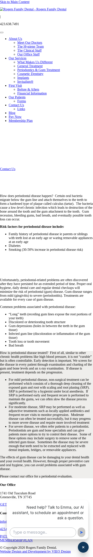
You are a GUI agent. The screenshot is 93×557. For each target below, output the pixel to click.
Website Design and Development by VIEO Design (35, 551)
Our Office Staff (28, 54)
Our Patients (17, 97)
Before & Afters (28, 89)
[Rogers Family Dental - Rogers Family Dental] (33, 9)
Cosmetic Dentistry (30, 74)
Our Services (17, 58)
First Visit (15, 85)
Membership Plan (21, 120)
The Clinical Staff (29, 50)
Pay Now (15, 117)
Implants (23, 78)
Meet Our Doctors (29, 42)
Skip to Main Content (14, 2)
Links (21, 109)
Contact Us (16, 105)
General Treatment (30, 66)
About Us (15, 39)
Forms (21, 101)
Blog (12, 113)
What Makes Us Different (35, 62)
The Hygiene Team (30, 46)
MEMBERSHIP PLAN (16, 540)
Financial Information (32, 93)
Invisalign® (25, 81)
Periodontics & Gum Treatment (38, 70)
